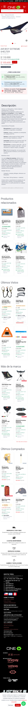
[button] (14, 31)
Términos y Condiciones (9, 625)
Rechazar (10, 705)
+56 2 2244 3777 (14, 3)
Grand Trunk (4, 46)
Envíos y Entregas (7, 601)
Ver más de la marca (21, 441)
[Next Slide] (26, 30)
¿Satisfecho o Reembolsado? (10, 602)
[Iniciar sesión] (19, 6)
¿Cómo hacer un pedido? (9, 599)
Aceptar (18, 705)
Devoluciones (6, 627)
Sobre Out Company (8, 623)
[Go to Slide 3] (15, 43)
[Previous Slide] (1, 30)
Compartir (25, 46)
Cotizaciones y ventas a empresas (11, 629)
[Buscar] (25, 10)
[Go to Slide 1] (12, 43)
